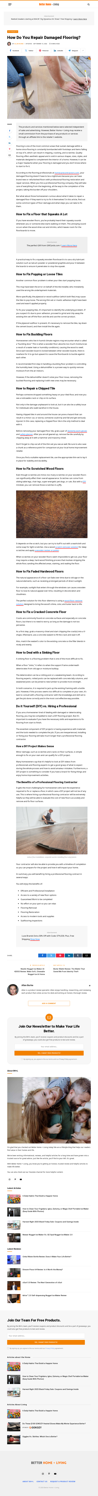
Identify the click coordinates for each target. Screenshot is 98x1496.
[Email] (9, 155)
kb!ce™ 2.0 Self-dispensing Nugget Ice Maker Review (44, 1295)
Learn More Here (69, 245)
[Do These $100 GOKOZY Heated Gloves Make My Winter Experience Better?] (13, 1426)
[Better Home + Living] (49, 4)
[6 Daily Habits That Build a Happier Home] (13, 1199)
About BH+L (28, 1481)
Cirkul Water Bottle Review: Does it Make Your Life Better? (47, 1257)
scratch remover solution (66, 547)
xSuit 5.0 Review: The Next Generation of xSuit (42, 1282)
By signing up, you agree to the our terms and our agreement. (50, 1059)
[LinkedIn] (9, 143)
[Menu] (9, 4)
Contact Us (42, 1481)
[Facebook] (9, 130)
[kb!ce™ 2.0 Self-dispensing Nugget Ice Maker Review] (13, 1298)
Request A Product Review (62, 1481)
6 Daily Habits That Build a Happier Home (40, 1196)
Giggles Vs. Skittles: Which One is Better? (39, 1437)
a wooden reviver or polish (47, 550)
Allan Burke (19, 44)
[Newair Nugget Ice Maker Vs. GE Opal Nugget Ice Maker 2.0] (13, 1237)
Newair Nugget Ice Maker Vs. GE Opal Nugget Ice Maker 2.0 (47, 1235)
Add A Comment (49, 1003)
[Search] (88, 4)
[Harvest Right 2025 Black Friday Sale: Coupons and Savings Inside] (13, 1224)
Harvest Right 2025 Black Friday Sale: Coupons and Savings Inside (51, 1222)
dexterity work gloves (77, 430)
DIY (84, 481)
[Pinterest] (9, 149)
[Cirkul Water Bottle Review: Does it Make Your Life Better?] (13, 1259)
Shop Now (35, 939)
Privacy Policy (64, 1059)
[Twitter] (9, 136)
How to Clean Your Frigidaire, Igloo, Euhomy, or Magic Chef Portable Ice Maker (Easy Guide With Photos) (56, 1210)
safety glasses (26, 434)
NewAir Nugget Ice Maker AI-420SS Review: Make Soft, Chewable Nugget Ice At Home (29, 971)
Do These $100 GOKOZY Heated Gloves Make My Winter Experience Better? (54, 1424)
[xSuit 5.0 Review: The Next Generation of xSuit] (13, 1285)
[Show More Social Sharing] (83, 50)
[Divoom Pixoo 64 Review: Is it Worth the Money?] (13, 1272)
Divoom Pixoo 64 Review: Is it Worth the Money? (43, 1270)
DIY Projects (12, 31)
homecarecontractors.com (67, 172)
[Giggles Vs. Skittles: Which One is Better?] (13, 1439)
